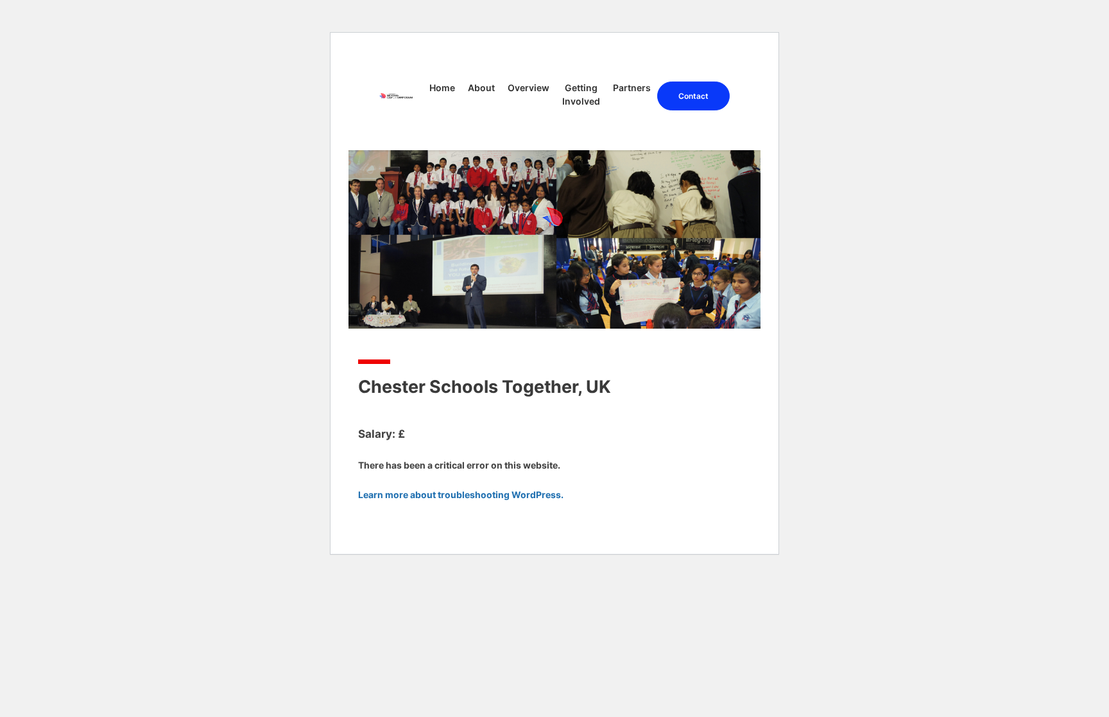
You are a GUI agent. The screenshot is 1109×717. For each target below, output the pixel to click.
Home (442, 87)
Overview (528, 87)
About (481, 87)
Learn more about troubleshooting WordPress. (460, 494)
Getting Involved (581, 94)
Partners (632, 87)
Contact (693, 96)
